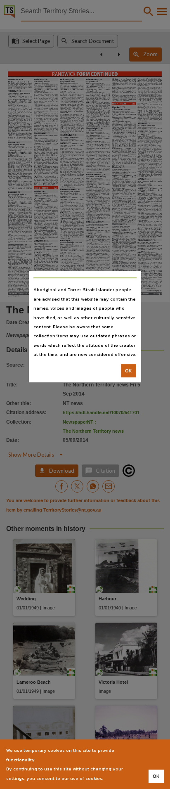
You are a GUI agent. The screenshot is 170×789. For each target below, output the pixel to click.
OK (128, 370)
